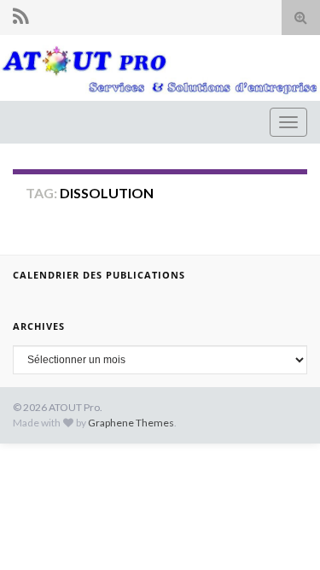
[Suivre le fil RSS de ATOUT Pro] (21, 15)
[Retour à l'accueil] (160, 68)
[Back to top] (281, 531)
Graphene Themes (131, 422)
